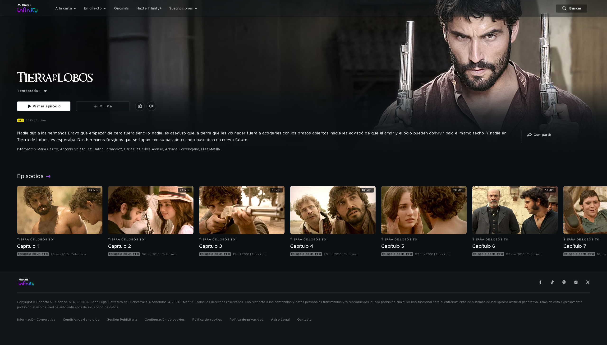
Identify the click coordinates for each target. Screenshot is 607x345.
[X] (588, 282)
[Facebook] (540, 282)
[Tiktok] (552, 282)
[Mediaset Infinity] (27, 8)
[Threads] (564, 282)
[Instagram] (576, 282)
